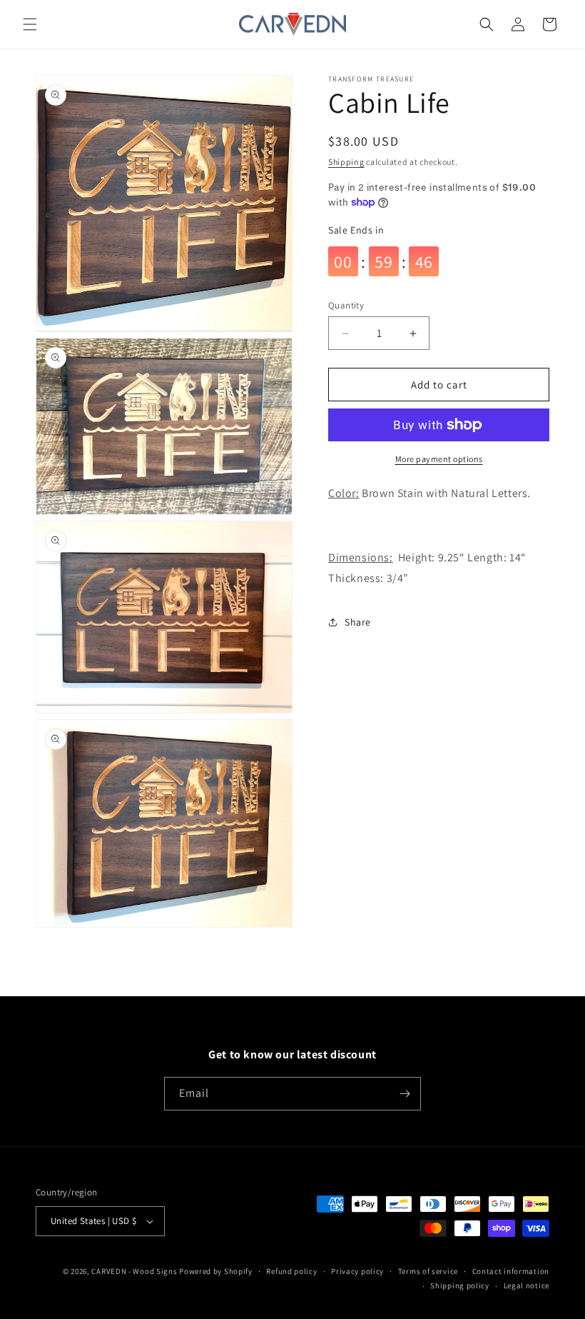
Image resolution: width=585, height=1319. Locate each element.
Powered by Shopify (216, 1271)
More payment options (439, 458)
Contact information (510, 1271)
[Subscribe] (404, 1093)
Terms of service (428, 1271)
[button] (30, 24)
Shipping (346, 161)
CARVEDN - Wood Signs (134, 1271)
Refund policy (291, 1271)
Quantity (346, 305)
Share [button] (358, 622)
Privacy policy (357, 1271)
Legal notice (526, 1285)
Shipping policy (459, 1285)
